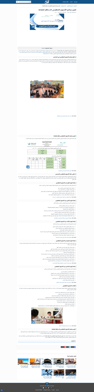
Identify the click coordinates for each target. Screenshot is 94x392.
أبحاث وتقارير (63, 6)
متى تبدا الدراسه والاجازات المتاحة (65, 326)
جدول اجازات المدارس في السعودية (65, 170)
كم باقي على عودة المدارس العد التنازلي (63, 282)
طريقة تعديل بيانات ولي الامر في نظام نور (63, 237)
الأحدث (71, 2)
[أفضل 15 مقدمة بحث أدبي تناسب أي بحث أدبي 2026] (70, 372)
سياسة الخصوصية (47, 390)
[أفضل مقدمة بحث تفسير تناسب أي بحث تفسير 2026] (70, 362)
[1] (41, 62)
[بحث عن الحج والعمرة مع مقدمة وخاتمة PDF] (47, 362)
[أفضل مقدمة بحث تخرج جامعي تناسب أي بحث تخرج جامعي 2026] (47, 372)
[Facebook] (51, 388)
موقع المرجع (59, 52)
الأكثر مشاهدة (65, 2)
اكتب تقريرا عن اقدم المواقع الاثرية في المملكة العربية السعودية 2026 (23, 367)
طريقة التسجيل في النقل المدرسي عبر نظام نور (62, 218)
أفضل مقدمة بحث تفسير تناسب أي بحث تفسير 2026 (71, 367)
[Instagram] (46, 388)
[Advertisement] (47, 38)
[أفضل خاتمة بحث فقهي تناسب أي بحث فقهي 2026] (35, 362)
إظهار (43, 48)
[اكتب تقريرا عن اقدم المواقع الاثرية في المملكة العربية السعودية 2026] (23, 362)
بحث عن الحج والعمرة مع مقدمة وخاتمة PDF (47, 366)
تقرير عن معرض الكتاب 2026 (59, 377)
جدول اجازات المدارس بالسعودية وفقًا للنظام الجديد (62, 263)
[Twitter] (48, 388)
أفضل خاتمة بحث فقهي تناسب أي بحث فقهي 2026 (35, 367)
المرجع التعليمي (70, 6)
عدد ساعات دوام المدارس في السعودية (64, 116)
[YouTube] (43, 388)
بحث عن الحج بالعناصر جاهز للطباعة (60, 366)
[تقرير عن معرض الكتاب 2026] (59, 372)
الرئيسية (75, 2)
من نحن (57, 390)
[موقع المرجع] (47, 2)
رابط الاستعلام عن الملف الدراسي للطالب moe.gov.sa (62, 197)
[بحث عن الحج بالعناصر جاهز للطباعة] (59, 362)
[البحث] (17, 2)
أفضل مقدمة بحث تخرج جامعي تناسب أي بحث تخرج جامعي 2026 (47, 378)
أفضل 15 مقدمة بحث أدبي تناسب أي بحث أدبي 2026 (71, 378)
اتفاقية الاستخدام (38, 390)
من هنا (55, 333)
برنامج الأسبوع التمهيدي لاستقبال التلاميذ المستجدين (40, 52)
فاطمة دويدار (69, 12)
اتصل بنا (53, 390)
